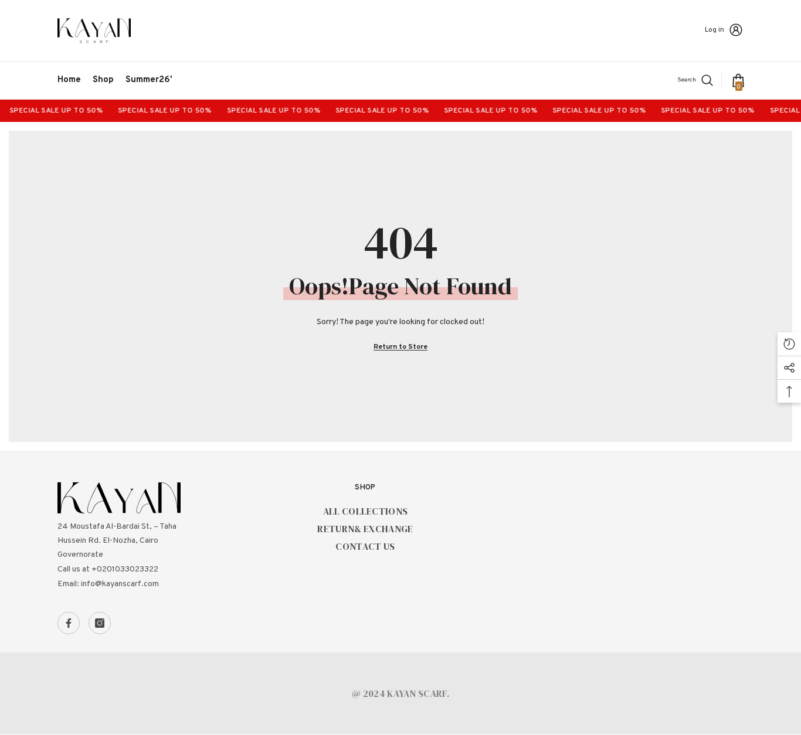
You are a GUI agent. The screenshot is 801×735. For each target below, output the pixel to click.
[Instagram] (100, 623)
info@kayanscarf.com (120, 584)
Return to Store (400, 347)
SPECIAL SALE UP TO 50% (51, 110)
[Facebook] (68, 623)
